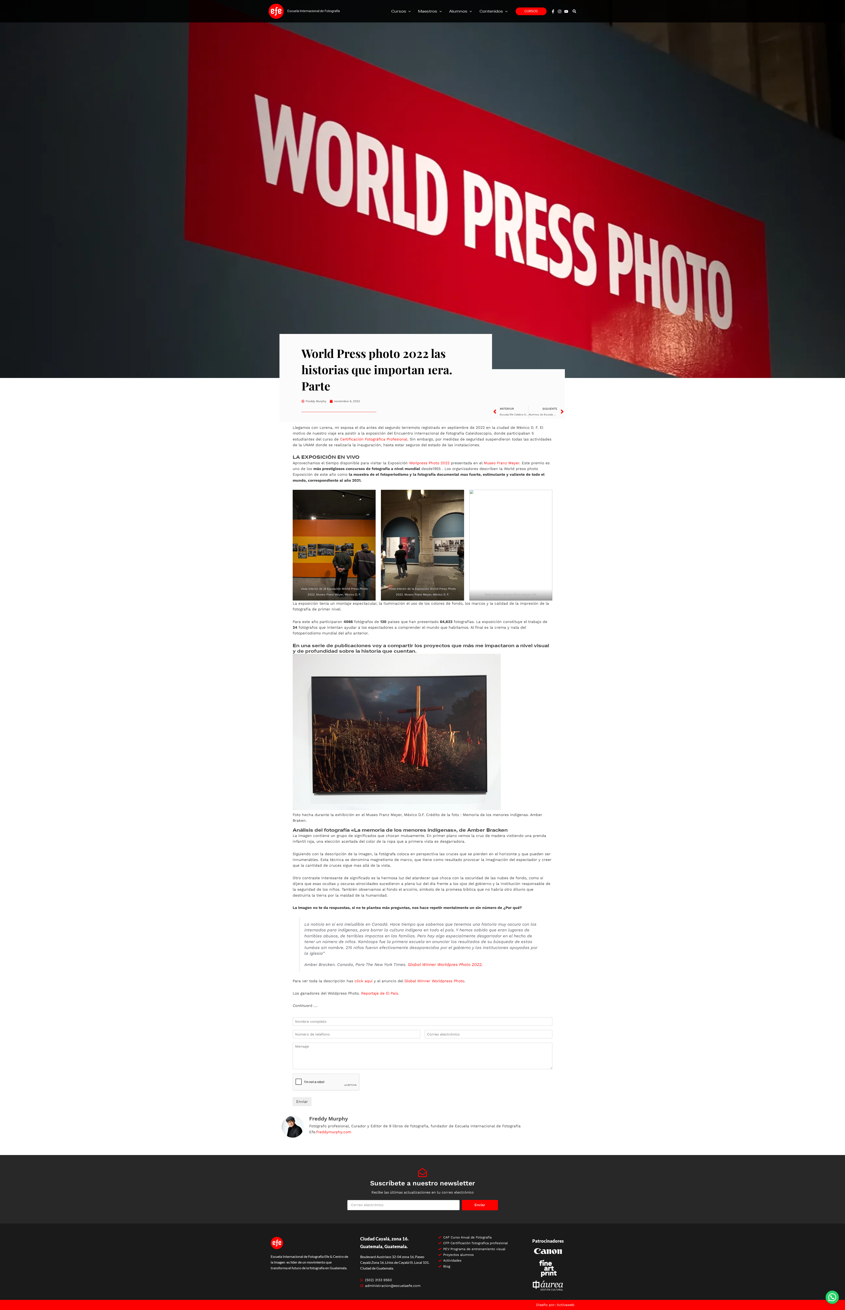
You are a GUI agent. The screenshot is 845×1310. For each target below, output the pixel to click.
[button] (408, 11)
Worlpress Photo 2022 (429, 463)
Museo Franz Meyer (501, 463)
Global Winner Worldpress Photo (434, 981)
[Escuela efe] (276, 11)
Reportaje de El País (379, 993)
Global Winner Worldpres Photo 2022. (445, 964)
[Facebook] (553, 11)
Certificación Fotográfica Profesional (373, 439)
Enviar (302, 1101)
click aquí (364, 981)
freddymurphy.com (333, 1132)
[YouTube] (566, 11)
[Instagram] (560, 11)
